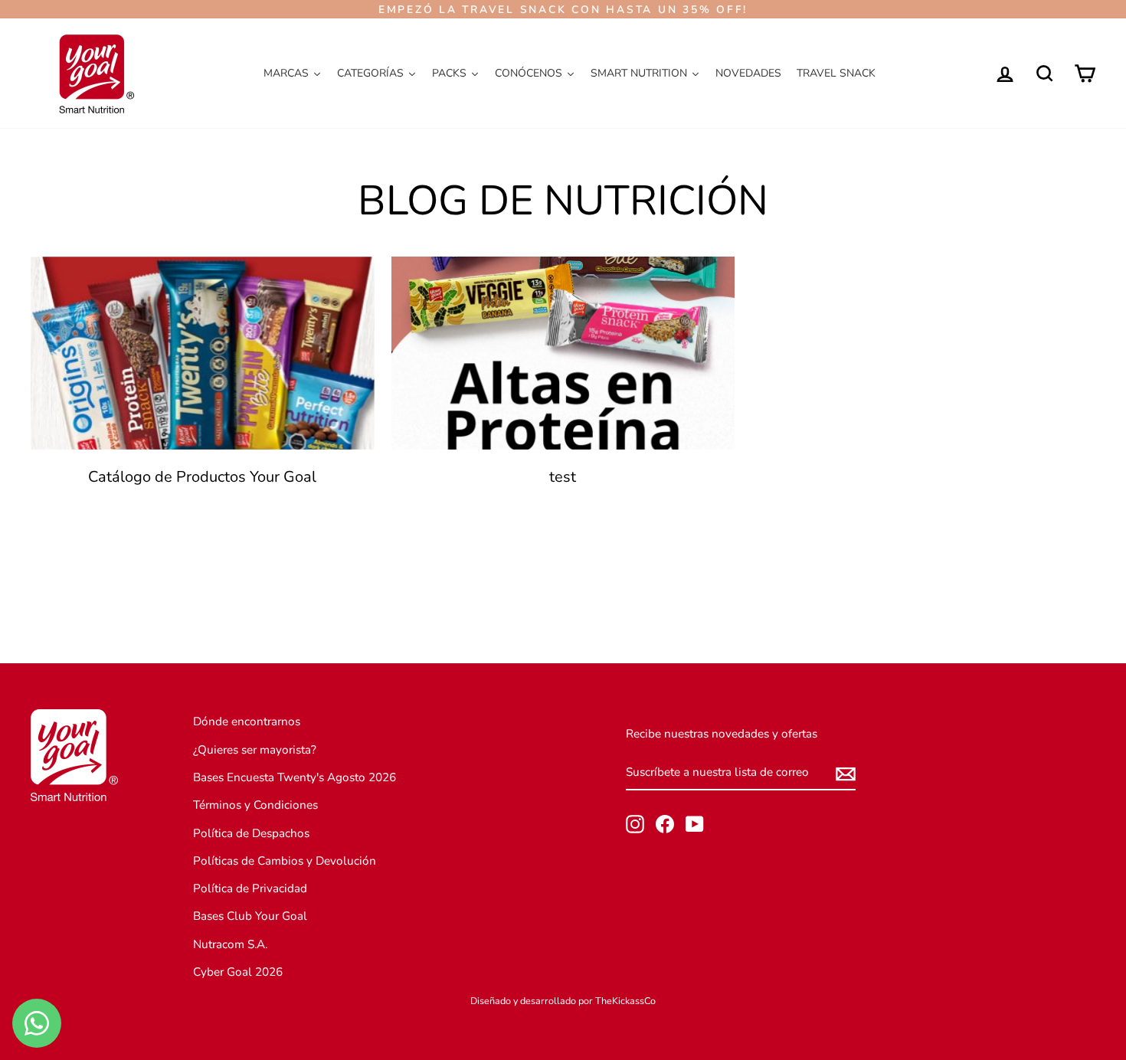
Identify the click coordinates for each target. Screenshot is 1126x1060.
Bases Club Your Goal (250, 916)
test (562, 476)
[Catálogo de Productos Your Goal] (203, 353)
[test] (563, 353)
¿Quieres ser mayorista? (254, 749)
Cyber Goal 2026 (238, 972)
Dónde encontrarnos (246, 721)
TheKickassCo (625, 1000)
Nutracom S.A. (230, 944)
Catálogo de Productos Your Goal (202, 476)
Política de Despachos (251, 833)
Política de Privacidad (250, 888)
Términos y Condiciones (255, 805)
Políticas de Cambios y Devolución (284, 861)
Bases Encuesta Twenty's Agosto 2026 (294, 777)
